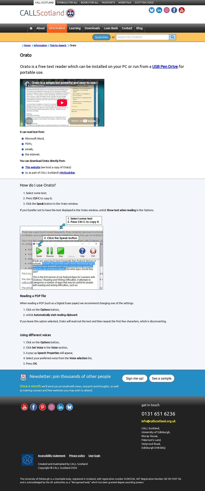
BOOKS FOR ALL (90, 2)
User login (94, 455)
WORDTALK (124, 2)
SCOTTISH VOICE (144, 2)
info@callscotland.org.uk (159, 421)
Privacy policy (77, 455)
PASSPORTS (108, 2)
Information (40, 45)
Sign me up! (135, 378)
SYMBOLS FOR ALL (67, 2)
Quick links (101, 37)
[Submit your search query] (172, 37)
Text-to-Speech (58, 45)
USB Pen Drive (165, 66)
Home (27, 45)
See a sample (162, 378)
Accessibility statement (51, 455)
